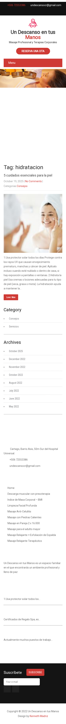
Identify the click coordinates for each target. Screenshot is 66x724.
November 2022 (17, 366)
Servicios (14, 326)
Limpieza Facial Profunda (22, 505)
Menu (11, 63)
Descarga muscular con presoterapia (29, 493)
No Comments (33, 181)
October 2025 (16, 351)
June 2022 (14, 398)
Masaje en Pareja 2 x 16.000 (24, 523)
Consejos (22, 186)
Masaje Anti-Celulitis (19, 511)
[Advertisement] (33, 124)
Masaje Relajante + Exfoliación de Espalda (32, 535)
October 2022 (16, 374)
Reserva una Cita (33, 51)
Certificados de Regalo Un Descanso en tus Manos (31, 612)
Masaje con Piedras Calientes (24, 517)
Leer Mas (10, 297)
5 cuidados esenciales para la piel (28, 175)
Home (11, 487)
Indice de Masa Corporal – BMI (25, 499)
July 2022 (14, 390)
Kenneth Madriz (39, 716)
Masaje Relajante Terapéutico (25, 540)
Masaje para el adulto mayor (24, 529)
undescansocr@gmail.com (25, 465)
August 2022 (15, 382)
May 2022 (14, 406)
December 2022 (17, 359)
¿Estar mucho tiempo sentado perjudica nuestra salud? (29, 632)
